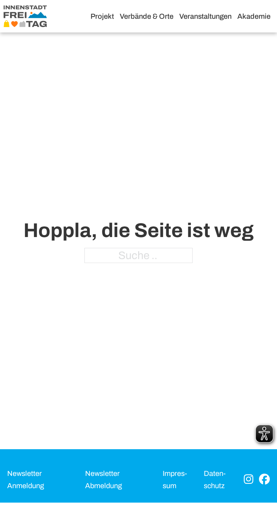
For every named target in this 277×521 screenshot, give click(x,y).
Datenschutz (215, 479)
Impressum (175, 479)
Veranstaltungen (205, 16)
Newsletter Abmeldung (103, 479)
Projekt (102, 16)
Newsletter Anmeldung (25, 479)
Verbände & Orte (146, 16)
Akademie (254, 16)
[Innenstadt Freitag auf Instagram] (248, 479)
